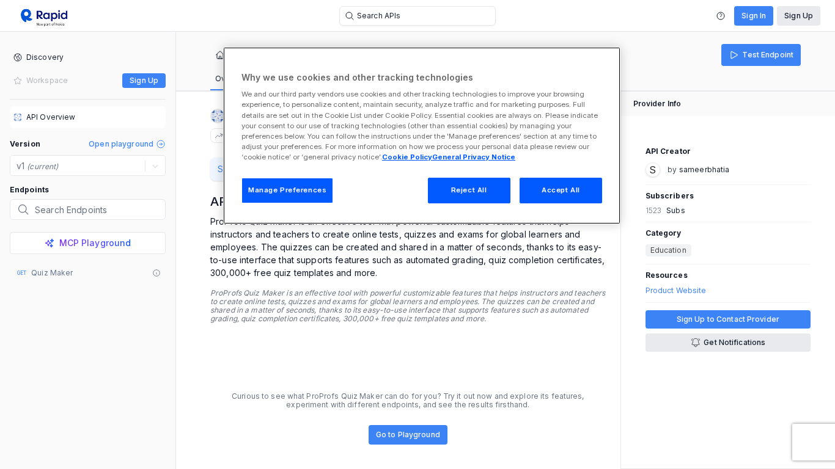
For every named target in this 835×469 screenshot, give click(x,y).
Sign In (753, 15)
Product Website (676, 290)
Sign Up (798, 15)
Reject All (469, 190)
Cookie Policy (407, 157)
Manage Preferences (287, 190)
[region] (421, 135)
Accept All (561, 190)
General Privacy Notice (473, 157)
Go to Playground (408, 434)
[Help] (720, 16)
